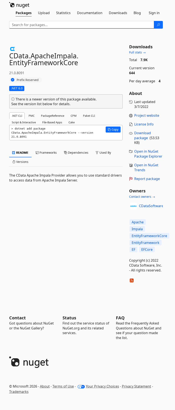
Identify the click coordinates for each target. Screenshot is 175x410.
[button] (113, 130)
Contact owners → (142, 197)
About (45, 386)
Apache (138, 222)
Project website (146, 115)
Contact (17, 318)
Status (69, 318)
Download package (142, 135)
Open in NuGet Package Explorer (148, 154)
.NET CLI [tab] (17, 116)
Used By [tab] (105, 152)
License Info (144, 124)
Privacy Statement (136, 386)
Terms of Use (63, 386)
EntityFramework (145, 242)
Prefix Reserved (28, 80)
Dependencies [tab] (77, 152)
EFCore (147, 249)
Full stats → (137, 52)
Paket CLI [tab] (89, 116)
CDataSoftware (151, 206)
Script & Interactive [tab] (24, 122)
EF (133, 249)
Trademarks (19, 391)
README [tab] (21, 152)
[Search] (158, 25)
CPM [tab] (74, 116)
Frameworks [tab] (48, 152)
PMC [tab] (32, 116)
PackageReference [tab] (52, 116)
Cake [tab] (72, 122)
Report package (147, 178)
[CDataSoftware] (133, 206)
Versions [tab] (21, 162)
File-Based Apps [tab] (52, 122)
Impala (137, 229)
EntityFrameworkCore (149, 235)
